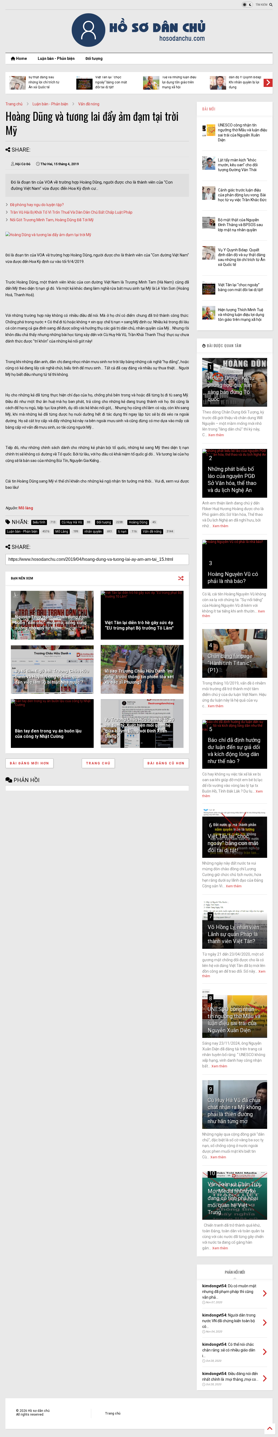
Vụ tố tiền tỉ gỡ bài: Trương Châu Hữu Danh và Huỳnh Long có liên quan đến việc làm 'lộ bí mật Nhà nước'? (52, 677)
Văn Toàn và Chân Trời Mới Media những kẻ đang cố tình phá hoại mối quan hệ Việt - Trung (234, 1198)
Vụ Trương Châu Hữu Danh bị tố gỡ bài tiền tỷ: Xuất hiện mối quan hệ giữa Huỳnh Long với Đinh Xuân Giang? (139, 728)
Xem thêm (216, 435)
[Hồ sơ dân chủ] (139, 46)
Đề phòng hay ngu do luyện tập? (37, 205)
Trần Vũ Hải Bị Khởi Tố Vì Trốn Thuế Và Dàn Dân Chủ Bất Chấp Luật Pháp (71, 212)
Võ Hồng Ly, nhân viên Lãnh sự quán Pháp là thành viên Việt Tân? (233, 934)
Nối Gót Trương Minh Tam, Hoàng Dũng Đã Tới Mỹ (52, 220)
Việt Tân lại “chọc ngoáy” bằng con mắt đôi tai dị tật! (111, 82)
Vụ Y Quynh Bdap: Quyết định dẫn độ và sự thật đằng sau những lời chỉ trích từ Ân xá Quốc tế (44, 77)
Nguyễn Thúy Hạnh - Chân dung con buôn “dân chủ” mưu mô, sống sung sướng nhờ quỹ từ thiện (51, 622)
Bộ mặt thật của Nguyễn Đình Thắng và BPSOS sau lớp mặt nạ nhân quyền (240, 225)
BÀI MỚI (208, 109)
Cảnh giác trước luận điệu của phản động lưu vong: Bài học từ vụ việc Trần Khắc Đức (242, 195)
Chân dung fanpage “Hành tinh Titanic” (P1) (230, 663)
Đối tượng (94, 58)
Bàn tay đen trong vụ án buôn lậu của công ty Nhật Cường (48, 733)
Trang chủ (14, 104)
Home (21, 58)
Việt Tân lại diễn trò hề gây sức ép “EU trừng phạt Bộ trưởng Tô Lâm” (139, 625)
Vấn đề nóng (88, 104)
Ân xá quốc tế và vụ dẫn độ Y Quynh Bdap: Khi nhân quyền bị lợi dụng (245, 79)
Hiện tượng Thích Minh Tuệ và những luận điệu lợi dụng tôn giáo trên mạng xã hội (179, 79)
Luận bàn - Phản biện (56, 58)
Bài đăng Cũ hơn (166, 763)
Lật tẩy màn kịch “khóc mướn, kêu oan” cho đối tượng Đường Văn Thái (238, 165)
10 (212, 1173)
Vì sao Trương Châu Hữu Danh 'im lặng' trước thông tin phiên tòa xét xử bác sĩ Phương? (139, 677)
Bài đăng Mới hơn (29, 763)
